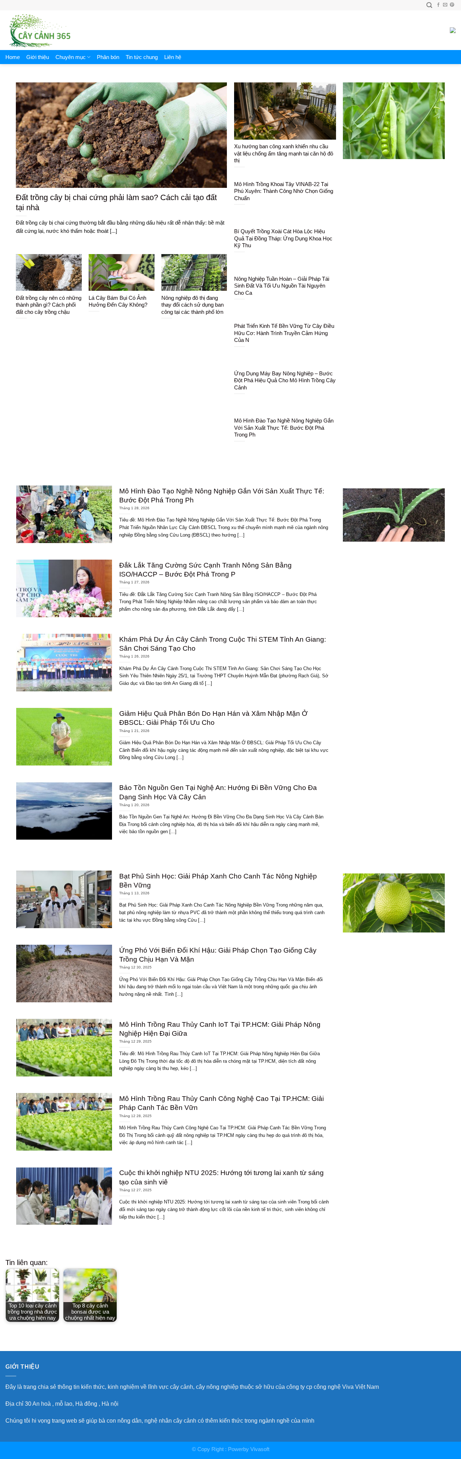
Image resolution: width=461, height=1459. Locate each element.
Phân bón (108, 57)
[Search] (429, 5)
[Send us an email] (445, 5)
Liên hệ (172, 57)
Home (12, 57)
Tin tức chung (142, 57)
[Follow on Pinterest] (452, 5)
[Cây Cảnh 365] (50, 30)
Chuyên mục (70, 57)
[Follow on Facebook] (438, 5)
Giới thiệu (37, 57)
